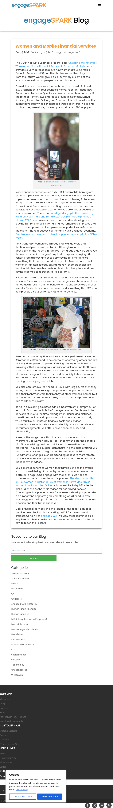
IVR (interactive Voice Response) (29, 619)
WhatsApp (17, 675)
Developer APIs (8, 758)
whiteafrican (56, 185)
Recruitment (18, 639)
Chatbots (16, 598)
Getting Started (8, 730)
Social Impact (39, 52)
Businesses (17, 588)
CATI (13, 593)
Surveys (15, 659)
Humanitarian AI (20, 614)
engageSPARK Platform (24, 604)
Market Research (20, 624)
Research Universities (22, 644)
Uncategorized (70, 52)
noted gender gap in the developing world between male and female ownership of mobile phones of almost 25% (54, 217)
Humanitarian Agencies (23, 609)
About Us (5, 699)
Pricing (3, 753)
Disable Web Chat (23, 796)
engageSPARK (49, 516)
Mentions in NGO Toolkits (13, 716)
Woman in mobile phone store (51, 350)
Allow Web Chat (50, 796)
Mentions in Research (11, 721)
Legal (3, 766)
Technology (54, 52)
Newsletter (17, 634)
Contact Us (6, 739)
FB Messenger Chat (10, 744)
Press (3, 712)
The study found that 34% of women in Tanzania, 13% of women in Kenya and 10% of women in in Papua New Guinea (55, 482)
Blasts (14, 583)
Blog (2, 703)
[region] (36, 786)
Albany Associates (75, 350)
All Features (6, 762)
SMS (13, 649)
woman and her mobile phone (60, 182)
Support (4, 735)
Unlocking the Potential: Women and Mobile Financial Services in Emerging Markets (56, 64)
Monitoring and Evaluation (25, 629)
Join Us (4, 708)
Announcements (20, 578)
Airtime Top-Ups (20, 573)
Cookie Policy (22, 789)
